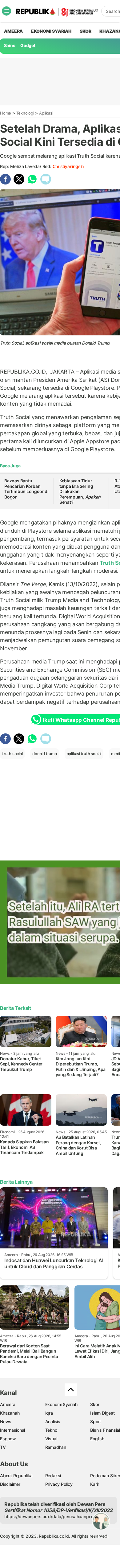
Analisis (52, 1421)
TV (3, 1447)
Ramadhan (55, 1447)
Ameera (7, 1404)
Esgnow (8, 1438)
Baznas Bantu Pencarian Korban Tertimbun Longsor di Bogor (26, 488)
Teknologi (25, 113)
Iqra (49, 1413)
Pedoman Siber (105, 1475)
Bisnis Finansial (105, 1430)
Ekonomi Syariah (51, 31)
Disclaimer (10, 1484)
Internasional (12, 1430)
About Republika (16, 1475)
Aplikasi (46, 113)
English (97, 1438)
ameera (13, 31)
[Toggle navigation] (6, 11)
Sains (9, 45)
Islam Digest (102, 1413)
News (5, 1421)
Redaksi (53, 1475)
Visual (51, 1438)
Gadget (27, 45)
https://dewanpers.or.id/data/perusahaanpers (49, 1516)
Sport (95, 1421)
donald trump (44, 753)
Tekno (51, 1430)
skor (85, 31)
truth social (12, 753)
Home (5, 113)
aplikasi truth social (84, 753)
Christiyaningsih (68, 166)
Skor (94, 1404)
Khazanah (9, 1413)
